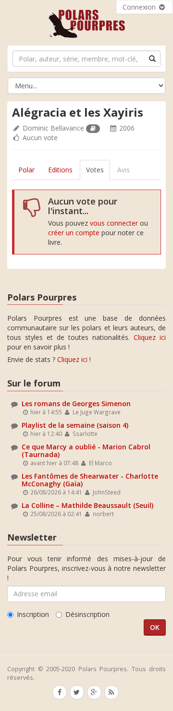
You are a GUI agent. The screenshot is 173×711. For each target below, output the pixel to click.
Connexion (140, 7)
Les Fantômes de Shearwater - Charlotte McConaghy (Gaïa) (90, 479)
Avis (123, 169)
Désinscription (87, 614)
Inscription (33, 614)
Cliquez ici (150, 337)
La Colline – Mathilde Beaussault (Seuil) (87, 505)
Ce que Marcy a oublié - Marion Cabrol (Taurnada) (86, 450)
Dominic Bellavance (53, 128)
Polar (26, 169)
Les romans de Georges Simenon (76, 403)
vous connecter (114, 223)
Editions (60, 169)
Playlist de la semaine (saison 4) (75, 425)
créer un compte (73, 232)
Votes (95, 169)
